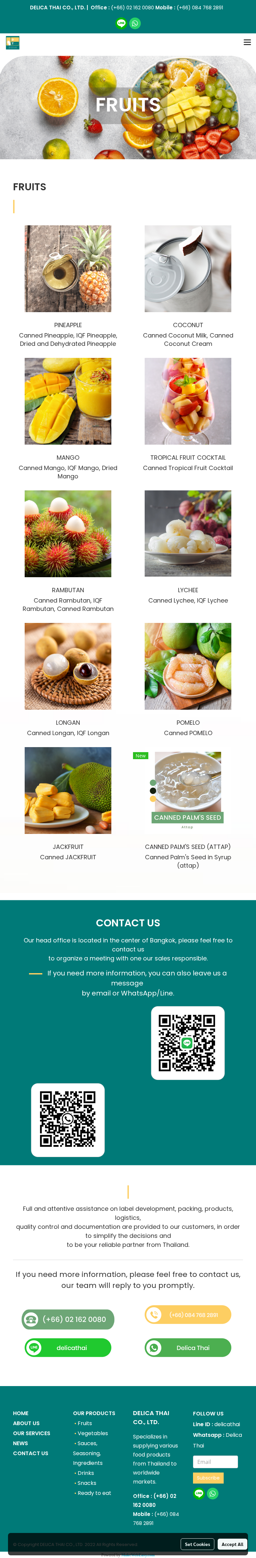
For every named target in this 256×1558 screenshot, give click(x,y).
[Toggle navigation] (247, 42)
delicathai (227, 1424)
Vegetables (93, 1433)
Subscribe (208, 1478)
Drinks (86, 1473)
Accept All (232, 1544)
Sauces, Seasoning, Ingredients (88, 1453)
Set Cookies (197, 1544)
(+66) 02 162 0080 (132, 7)
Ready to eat (94, 1493)
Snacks (87, 1483)
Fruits (85, 1423)
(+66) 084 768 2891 (200, 7)
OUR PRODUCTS (94, 1413)
